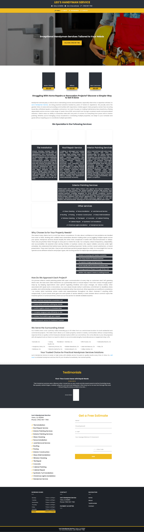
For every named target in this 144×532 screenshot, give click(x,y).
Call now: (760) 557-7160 (72, 43)
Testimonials (75, 10)
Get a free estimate (73, 6)
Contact (85, 10)
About (65, 10)
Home (58, 10)
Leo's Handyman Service (40, 105)
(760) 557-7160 (87, 6)
